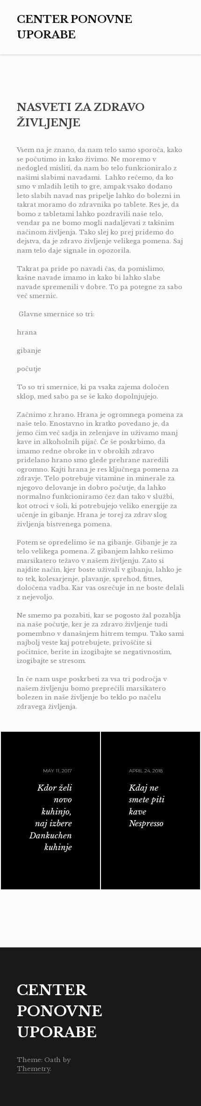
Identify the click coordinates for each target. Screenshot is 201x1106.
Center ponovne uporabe (59, 1011)
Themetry (33, 1069)
